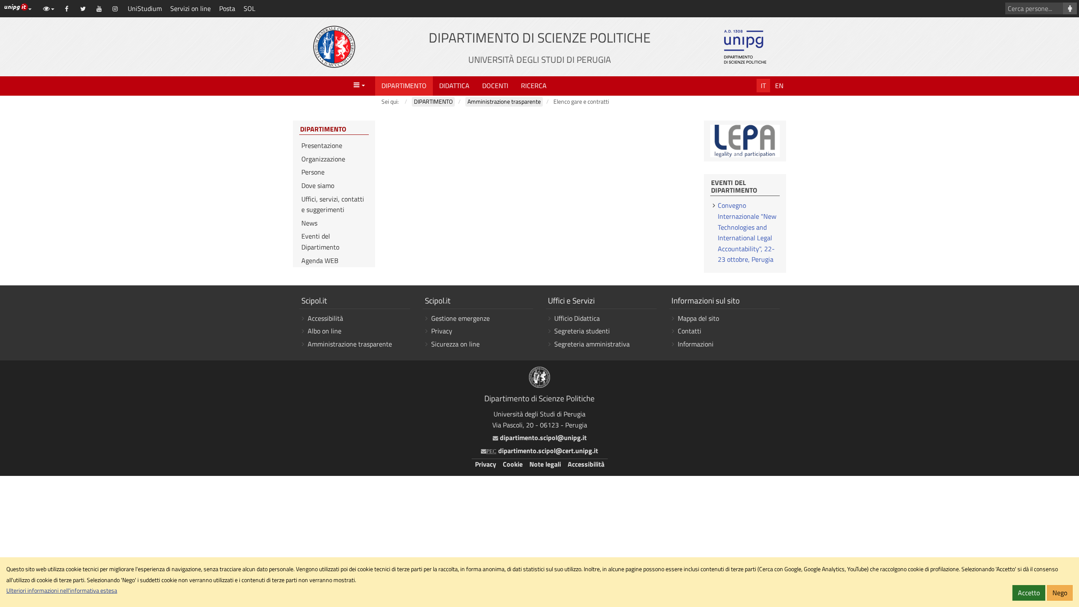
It (763, 86)
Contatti (689, 331)
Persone (313, 172)
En (779, 86)
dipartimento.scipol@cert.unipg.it (542, 451)
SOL (249, 8)
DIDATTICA (454, 86)
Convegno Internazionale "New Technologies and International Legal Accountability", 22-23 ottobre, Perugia (747, 232)
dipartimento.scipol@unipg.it (542, 437)
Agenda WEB (319, 260)
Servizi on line (190, 8)
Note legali (545, 464)
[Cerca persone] (1070, 8)
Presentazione (321, 145)
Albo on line (324, 331)
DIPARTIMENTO (404, 86)
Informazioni (696, 344)
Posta (227, 8)
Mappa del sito (698, 318)
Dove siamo (317, 185)
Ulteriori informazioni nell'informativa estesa (61, 590)
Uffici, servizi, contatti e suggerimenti (332, 204)
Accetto (1029, 593)
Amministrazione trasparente (350, 344)
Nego (1059, 593)
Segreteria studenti (582, 331)
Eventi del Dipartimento (320, 241)
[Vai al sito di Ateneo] (334, 47)
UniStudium (145, 8)
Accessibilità (325, 318)
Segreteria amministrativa (592, 344)
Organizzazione (323, 159)
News (309, 223)
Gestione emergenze (460, 318)
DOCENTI (495, 86)
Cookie (513, 464)
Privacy (441, 331)
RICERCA (534, 86)
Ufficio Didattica (577, 318)
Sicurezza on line (455, 344)
